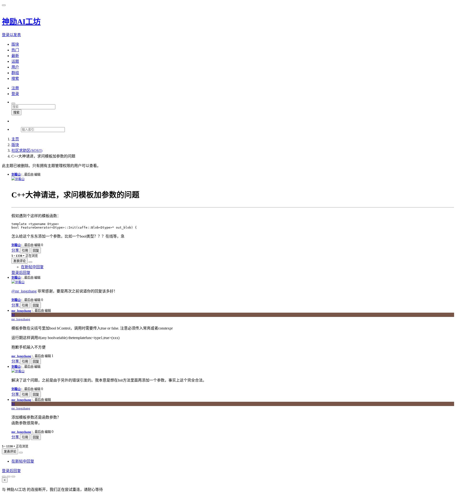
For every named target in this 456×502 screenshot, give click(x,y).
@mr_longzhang (24, 291)
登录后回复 (20, 273)
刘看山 (16, 174)
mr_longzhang (21, 310)
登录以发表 (11, 35)
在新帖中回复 (32, 267)
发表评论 (19, 261)
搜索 (16, 112)
